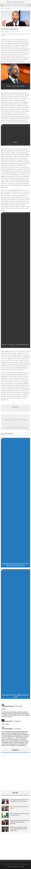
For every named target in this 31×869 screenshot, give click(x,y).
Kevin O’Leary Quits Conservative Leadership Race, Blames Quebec (19, 814)
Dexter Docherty (5, 31)
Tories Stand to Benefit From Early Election (15, 427)
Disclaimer (16, 866)
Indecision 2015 (23, 34)
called (2, 176)
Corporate (10, 866)
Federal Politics (15, 34)
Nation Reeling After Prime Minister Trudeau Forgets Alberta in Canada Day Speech (19, 800)
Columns (4, 34)
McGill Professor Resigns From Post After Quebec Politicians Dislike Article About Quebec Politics (18, 829)
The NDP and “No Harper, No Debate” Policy (15, 419)
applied (7, 351)
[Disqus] (15, 724)
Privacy (22, 866)
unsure (8, 151)
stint (23, 195)
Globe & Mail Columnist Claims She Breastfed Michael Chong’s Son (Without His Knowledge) (19, 822)
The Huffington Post (15, 88)
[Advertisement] (15, 776)
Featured (9, 34)
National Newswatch (15, 346)
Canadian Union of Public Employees (15, 144)
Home (2, 8)
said (7, 169)
